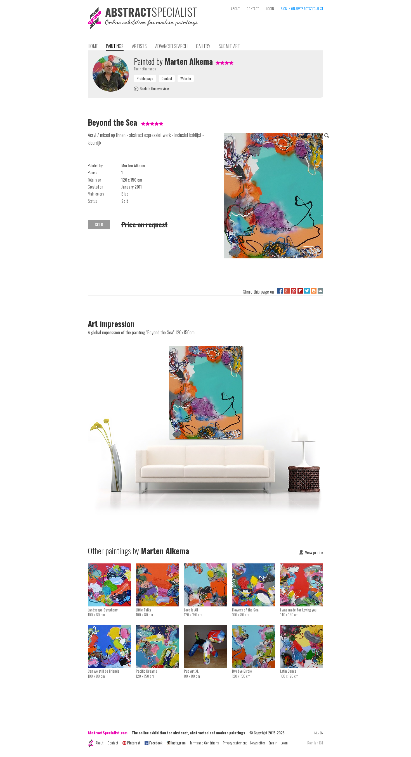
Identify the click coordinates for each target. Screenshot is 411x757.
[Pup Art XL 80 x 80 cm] (208, 628)
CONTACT (253, 8)
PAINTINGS (115, 45)
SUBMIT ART (229, 45)
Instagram (178, 743)
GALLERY (203, 45)
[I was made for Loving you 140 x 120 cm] (301, 567)
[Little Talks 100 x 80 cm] (160, 567)
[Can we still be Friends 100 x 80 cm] (112, 628)
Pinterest (133, 743)
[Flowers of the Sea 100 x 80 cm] (256, 567)
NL (316, 732)
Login (284, 743)
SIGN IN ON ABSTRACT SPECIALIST (302, 8)
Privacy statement (235, 743)
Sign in (272, 743)
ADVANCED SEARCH (171, 45)
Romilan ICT (315, 743)
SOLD (99, 224)
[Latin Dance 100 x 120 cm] (301, 628)
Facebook (155, 743)
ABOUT (235, 8)
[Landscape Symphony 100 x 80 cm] (112, 567)
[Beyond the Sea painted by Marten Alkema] (273, 196)
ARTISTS (139, 45)
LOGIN (270, 8)
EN (321, 732)
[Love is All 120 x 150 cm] (208, 567)
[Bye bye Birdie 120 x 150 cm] (256, 628)
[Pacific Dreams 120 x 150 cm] (160, 628)
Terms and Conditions (204, 743)
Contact (113, 743)
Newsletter (257, 743)
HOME (93, 45)
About (99, 743)
